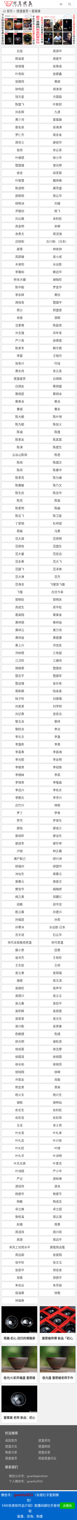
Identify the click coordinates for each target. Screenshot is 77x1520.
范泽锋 (57, 569)
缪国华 (57, 866)
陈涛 (20, 447)
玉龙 (20, 1125)
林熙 (57, 805)
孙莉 (57, 919)
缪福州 (19, 866)
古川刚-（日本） (57, 241)
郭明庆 (57, 599)
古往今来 (57, 592)
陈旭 (20, 462)
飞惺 (20, 592)
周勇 (57, 1224)
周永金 (57, 135)
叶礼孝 (57, 1133)
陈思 (57, 455)
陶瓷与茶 (11, 1452)
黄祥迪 (57, 622)
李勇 (57, 744)
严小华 (57, 1171)
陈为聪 (19, 424)
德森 (20, 531)
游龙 (57, 1186)
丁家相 (19, 523)
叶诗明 (57, 1155)
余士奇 (57, 1125)
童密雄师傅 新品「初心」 (57, 1338)
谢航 (20, 1102)
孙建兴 (57, 912)
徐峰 (57, 1072)
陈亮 (20, 500)
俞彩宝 (19, 1117)
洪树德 (19, 653)
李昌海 (57, 752)
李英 (57, 775)
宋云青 (57, 150)
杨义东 (19, 1095)
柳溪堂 (19, 58)
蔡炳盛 (57, 386)
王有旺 (57, 957)
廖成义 (57, 828)
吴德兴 (19, 995)
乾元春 (19, 912)
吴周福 (57, 973)
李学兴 (57, 797)
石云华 (57, 935)
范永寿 (19, 561)
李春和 (19, 272)
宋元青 (57, 371)
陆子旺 (19, 698)
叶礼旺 (19, 1148)
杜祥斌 (57, 523)
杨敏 (20, 1201)
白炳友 (19, 386)
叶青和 (19, 74)
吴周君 (57, 1011)
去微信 (67, 1505)
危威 (57, 1034)
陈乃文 (57, 485)
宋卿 (57, 226)
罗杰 (20, 820)
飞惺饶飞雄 (57, 584)
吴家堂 (19, 1018)
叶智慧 (19, 180)
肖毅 (57, 1079)
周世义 (19, 142)
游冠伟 (19, 1186)
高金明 (19, 226)
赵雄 (20, 1224)
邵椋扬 (19, 195)
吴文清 (57, 980)
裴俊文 (57, 881)
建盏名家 (44, 1452)
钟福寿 (19, 1300)
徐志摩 (57, 1049)
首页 (10, 11)
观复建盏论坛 (47, 1458)
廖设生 (57, 835)
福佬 (20, 980)
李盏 (57, 736)
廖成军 (19, 843)
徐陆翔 (19, 1072)
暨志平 (19, 675)
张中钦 (19, 1262)
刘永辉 (19, 112)
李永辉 (19, 295)
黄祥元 (19, 630)
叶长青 (19, 1133)
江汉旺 (19, 660)
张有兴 (19, 363)
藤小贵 (19, 950)
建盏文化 (11, 1446)
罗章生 (57, 820)
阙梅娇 (57, 889)
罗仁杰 (19, 135)
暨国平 (57, 302)
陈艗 (57, 508)
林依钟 (57, 249)
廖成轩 (19, 835)
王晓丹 (57, 355)
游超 (57, 317)
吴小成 (57, 256)
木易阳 (19, 264)
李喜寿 (19, 752)
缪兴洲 (57, 858)
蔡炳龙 (57, 394)
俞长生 (19, 1110)
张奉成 (57, 66)
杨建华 (19, 1194)
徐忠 (20, 173)
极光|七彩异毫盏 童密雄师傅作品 (19, 1377)
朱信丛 (19, 1285)
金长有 (57, 683)
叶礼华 (19, 1155)
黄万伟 (57, 630)
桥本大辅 (20, 279)
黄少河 (19, 119)
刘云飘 (19, 218)
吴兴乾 (19, 1026)
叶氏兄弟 (20, 1163)
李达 (57, 729)
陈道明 (19, 188)
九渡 (57, 112)
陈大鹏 (19, 416)
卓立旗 (19, 1209)
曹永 (57, 409)
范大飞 (57, 561)
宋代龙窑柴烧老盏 (20, 942)
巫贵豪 (57, 1026)
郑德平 (57, 1277)
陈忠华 (57, 493)
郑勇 (20, 1277)
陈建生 (57, 447)
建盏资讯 (44, 1440)
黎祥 (57, 721)
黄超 (57, 81)
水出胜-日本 (57, 927)
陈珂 (20, 470)
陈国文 (57, 462)
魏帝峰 (57, 180)
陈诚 (20, 432)
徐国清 (19, 1056)
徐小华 (57, 157)
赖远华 (57, 272)
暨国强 (19, 165)
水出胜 (57, 264)
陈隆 (57, 432)
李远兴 (19, 790)
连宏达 (57, 714)
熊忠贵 (19, 1087)
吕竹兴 (19, 805)
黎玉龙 (19, 721)
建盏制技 (44, 1446)
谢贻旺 (57, 279)
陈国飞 (19, 104)
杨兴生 (57, 1095)
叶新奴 (57, 104)
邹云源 (57, 1216)
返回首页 (11, 1440)
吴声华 (57, 988)
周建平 (57, 58)
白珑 (20, 51)
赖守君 (57, 348)
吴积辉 (19, 1011)
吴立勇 (19, 973)
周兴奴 (57, 1232)
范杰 (57, 576)
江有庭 (57, 653)
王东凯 (19, 965)
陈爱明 (19, 508)
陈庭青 (57, 325)
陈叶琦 (57, 416)
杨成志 (57, 1201)
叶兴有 (57, 1140)
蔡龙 (57, 401)
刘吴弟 (19, 706)
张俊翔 (57, 1255)
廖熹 (20, 249)
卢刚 (20, 851)
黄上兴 (19, 645)
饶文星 (19, 96)
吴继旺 (19, 988)
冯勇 (57, 531)
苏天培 (19, 935)
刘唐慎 (57, 698)
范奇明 (57, 538)
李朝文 (19, 797)
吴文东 (57, 1018)
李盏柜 (19, 744)
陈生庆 (19, 493)
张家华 (19, 1270)
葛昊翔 (19, 615)
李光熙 (19, 759)
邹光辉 (57, 165)
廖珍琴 (57, 843)
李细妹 (19, 775)
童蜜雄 (57, 119)
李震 (20, 355)
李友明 (57, 759)
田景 (57, 950)
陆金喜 (57, 691)
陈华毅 (19, 287)
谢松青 (57, 1041)
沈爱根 (19, 325)
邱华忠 (57, 904)
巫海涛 (57, 127)
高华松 (57, 607)
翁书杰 (19, 957)
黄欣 (57, 295)
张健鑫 (57, 74)
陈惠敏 (19, 485)
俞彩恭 (57, 1117)
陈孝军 (19, 348)
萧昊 (57, 1087)
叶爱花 (57, 1163)
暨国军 (57, 675)
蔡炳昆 (19, 394)
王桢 (57, 965)
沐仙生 (19, 874)
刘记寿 (19, 714)
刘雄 (57, 203)
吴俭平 (57, 1003)
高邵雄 (19, 256)
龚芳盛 (57, 188)
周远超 (19, 1255)
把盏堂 (57, 310)
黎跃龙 (19, 729)
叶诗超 (19, 1171)
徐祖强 (19, 66)
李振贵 (19, 767)
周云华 (57, 195)
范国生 (57, 546)
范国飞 (19, 569)
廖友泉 (19, 127)
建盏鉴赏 (22, 11)
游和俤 (57, 1178)
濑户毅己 (20, 858)
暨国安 (57, 668)
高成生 (19, 607)
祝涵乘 (19, 1293)
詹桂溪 (19, 1216)
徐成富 (19, 1049)
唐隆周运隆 (57, 1247)
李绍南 (57, 767)
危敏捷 (19, 1034)
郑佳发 (57, 1270)
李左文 (19, 736)
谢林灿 (57, 1102)
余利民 (57, 218)
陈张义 (57, 424)
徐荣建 (57, 340)
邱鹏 (20, 904)
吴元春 (19, 1003)
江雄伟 (57, 660)
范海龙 (19, 584)
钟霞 (57, 1293)
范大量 (19, 554)
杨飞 (57, 211)
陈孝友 (19, 439)
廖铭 (20, 828)
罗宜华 (57, 287)
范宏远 (57, 554)
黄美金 (57, 615)
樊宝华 (19, 889)
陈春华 (57, 470)
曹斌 (20, 409)
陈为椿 (57, 477)
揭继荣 (19, 668)
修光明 (19, 1041)
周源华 (57, 51)
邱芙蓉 (57, 173)
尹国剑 (19, 211)
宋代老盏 (57, 942)
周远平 (57, 1239)
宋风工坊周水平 (19, 1247)
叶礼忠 (19, 1140)
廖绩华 (57, 142)
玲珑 (57, 363)
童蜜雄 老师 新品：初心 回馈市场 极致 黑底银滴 (19, 1417)
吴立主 (57, 995)
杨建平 (57, 1194)
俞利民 (57, 1110)
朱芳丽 (57, 1285)
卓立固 (57, 1209)
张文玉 (57, 1262)
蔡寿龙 (19, 401)
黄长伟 (19, 371)
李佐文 (57, 790)
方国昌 (57, 96)
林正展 (57, 851)
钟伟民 (19, 89)
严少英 (19, 340)
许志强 (19, 333)
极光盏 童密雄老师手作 (57, 1377)
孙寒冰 (19, 927)
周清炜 (19, 1232)
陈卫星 (57, 515)
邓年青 (57, 333)
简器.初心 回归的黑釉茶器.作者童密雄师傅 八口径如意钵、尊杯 (19, 1338)
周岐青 (19, 302)
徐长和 (19, 1064)
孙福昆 (19, 919)
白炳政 (57, 378)
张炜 (20, 150)
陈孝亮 (19, 477)
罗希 (57, 813)
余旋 (20, 317)
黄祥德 (19, 622)
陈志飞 (19, 515)
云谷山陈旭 (19, 455)
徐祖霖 (57, 1056)
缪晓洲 (19, 203)
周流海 (57, 234)
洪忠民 (57, 645)
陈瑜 (57, 500)
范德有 (19, 546)
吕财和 (19, 241)
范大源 (19, 538)
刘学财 (57, 706)
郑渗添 (57, 89)
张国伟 (19, 81)
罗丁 (20, 813)
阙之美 (19, 896)
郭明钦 (19, 599)
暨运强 (19, 683)
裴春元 (57, 874)
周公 (20, 310)
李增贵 (19, 782)
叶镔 (57, 1148)
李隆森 (57, 782)
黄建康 (57, 637)
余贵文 (19, 234)
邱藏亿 (57, 896)
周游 (20, 1239)
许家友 (19, 1079)
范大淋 (19, 576)
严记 (20, 1178)
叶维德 (19, 157)
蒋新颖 (19, 691)
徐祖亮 (57, 1064)
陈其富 (57, 439)
